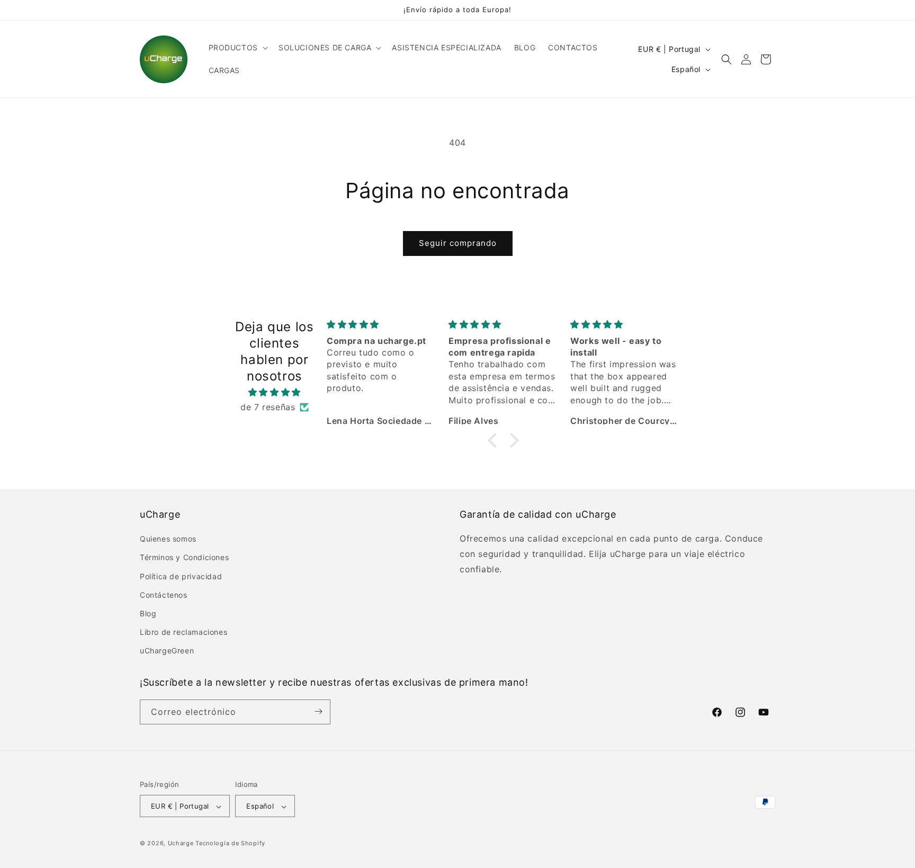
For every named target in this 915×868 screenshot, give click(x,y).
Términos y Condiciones (184, 557)
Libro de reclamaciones (183, 631)
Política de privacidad (181, 576)
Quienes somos (168, 538)
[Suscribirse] (318, 711)
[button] (237, 48)
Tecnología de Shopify (230, 843)
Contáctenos (163, 594)
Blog (148, 613)
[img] (274, 392)
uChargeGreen (167, 651)
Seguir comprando (458, 243)
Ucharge (181, 843)
